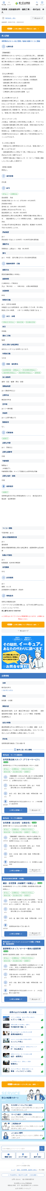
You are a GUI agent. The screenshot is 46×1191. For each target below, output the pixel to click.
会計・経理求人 (17, 1056)
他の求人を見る (8, 690)
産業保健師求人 (17, 1034)
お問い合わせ (16, 1179)
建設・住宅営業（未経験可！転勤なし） (20, 883)
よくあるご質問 (17, 1133)
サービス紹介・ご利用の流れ (21, 1114)
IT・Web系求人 (17, 1049)
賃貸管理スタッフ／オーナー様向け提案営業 (22, 948)
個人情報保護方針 (28, 1179)
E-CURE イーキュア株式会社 (23, 1183)
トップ (13, 1170)
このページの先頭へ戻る (23, 1165)
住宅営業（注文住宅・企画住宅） (17, 822)
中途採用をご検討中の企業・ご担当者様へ (24, 1175)
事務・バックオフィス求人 (21, 1071)
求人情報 (4, 4)
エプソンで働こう (18, 1019)
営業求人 (14, 1064)
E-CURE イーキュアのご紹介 (21, 1105)
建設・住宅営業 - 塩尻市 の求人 (27, 1170)
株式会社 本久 (10, 18)
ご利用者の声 (16, 1123)
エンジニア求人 (17, 1041)
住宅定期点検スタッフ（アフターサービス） (22, 759)
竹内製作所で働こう (18, 1027)
